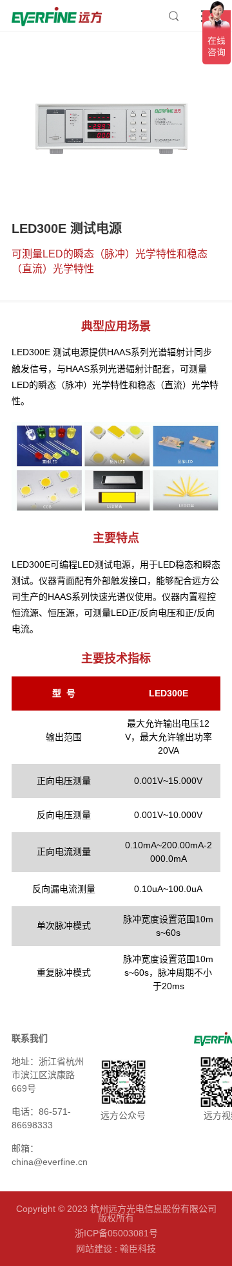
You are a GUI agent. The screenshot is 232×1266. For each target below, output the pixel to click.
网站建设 (94, 1248)
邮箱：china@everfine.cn (50, 1155)
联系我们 (30, 1038)
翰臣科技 (138, 1248)
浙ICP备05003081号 (116, 1233)
